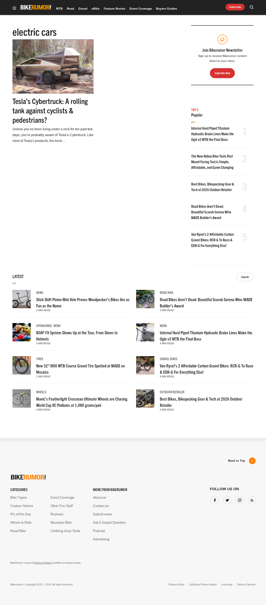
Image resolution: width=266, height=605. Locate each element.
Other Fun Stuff (61, 506)
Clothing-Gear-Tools (65, 531)
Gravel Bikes (168, 359)
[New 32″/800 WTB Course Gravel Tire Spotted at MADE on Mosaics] (21, 365)
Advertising (101, 539)
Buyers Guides (166, 8)
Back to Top (236, 460)
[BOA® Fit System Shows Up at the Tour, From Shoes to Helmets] (21, 332)
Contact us (101, 506)
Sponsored (44, 325)
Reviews (56, 514)
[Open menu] (14, 8)
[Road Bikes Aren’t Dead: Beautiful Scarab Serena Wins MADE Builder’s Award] (145, 299)
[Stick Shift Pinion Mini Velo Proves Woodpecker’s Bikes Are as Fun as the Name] (21, 299)
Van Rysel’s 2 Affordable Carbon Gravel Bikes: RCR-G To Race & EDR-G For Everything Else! (212, 240)
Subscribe (235, 7)
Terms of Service (246, 584)
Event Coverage (140, 8)
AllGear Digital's (43, 562)
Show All (245, 276)
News (39, 292)
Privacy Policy (176, 584)
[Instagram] (239, 499)
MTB (59, 8)
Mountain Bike (61, 522)
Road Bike (166, 292)
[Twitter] (226, 499)
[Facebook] (214, 499)
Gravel (82, 8)
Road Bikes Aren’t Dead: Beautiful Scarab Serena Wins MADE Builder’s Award (211, 212)
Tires (39, 359)
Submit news (102, 514)
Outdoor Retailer (172, 392)
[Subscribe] (251, 499)
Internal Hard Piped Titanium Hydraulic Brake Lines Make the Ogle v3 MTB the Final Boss (212, 134)
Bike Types (18, 497)
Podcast (99, 531)
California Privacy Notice (203, 584)
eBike (96, 8)
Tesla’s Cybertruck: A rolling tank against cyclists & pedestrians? (50, 110)
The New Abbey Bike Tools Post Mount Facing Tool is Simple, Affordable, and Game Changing (212, 162)
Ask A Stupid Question (109, 522)
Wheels (41, 392)
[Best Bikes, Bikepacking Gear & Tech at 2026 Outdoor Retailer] (145, 398)
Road (70, 8)
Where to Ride (21, 522)
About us (99, 497)
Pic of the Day (20, 514)
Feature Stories (114, 8)
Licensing (226, 584)
